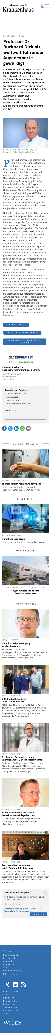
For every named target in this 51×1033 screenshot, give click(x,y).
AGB (5, 1013)
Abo (5, 994)
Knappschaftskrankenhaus (22, 332)
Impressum (10, 1007)
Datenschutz (11, 1010)
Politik (15, 640)
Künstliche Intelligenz (13, 538)
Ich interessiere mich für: (16, 393)
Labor (7, 967)
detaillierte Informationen (18, 403)
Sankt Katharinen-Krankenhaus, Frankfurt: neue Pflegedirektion (19, 814)
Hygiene (8, 964)
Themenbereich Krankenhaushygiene (21, 483)
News (21, 36)
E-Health (9, 961)
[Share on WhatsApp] (22, 428)
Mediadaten (10, 1001)
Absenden (38, 914)
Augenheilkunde (16, 324)
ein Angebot (12, 397)
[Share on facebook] (4, 428)
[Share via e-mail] (28, 428)
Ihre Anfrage (10, 410)
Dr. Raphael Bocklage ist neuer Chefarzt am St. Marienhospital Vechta (22, 758)
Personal (15, 696)
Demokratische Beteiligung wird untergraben (16, 645)
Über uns (9, 1004)
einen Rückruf (13, 400)
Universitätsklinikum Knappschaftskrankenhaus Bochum (21, 368)
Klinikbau (10, 974)
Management (10, 955)
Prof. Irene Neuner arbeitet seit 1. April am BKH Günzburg (17, 866)
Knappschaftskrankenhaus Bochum (25, 341)
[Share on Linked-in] (16, 428)
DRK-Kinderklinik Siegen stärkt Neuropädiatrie (14, 700)
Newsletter (10, 991)
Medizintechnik (13, 970)
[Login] (42, 6)
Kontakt (8, 997)
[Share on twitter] (10, 428)
